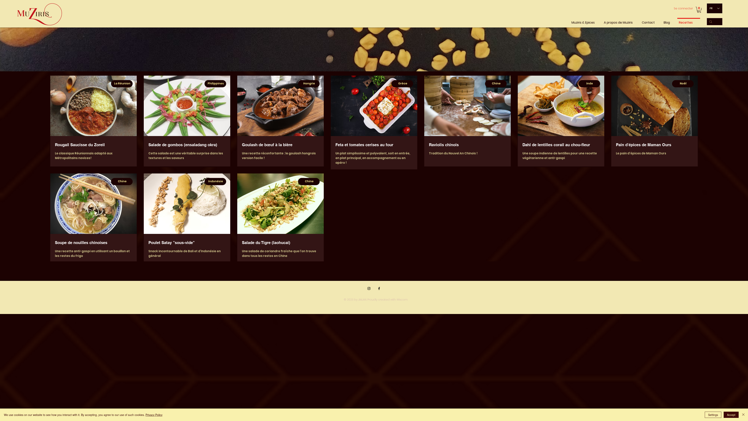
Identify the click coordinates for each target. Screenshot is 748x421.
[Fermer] (743, 415)
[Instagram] (369, 288)
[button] (699, 10)
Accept (731, 415)
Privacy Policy (154, 415)
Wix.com (402, 300)
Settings (713, 415)
